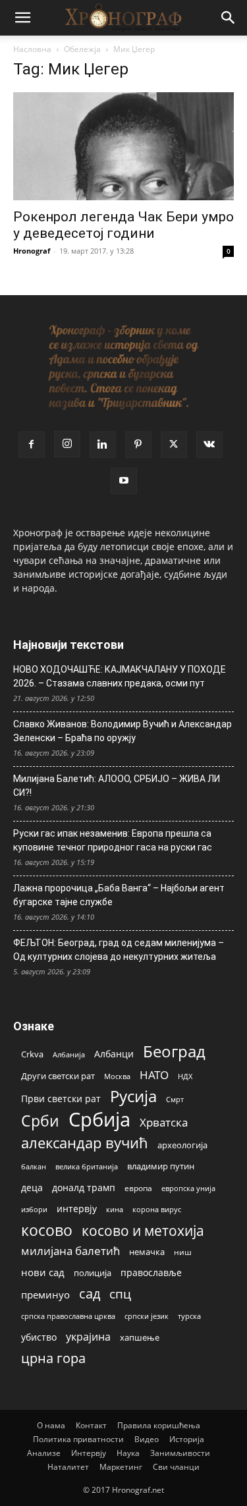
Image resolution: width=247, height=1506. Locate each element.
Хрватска (164, 1122)
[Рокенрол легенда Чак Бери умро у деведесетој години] (123, 146)
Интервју (88, 1453)
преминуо (45, 1294)
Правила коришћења (158, 1425)
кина (114, 1209)
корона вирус (156, 1209)
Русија (133, 1096)
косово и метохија (143, 1230)
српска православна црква (68, 1316)
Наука (128, 1453)
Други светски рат (58, 1076)
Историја (186, 1439)
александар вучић (84, 1143)
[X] (174, 445)
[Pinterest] (138, 445)
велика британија (86, 1166)
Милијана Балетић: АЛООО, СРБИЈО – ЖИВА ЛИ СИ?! (116, 785)
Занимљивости (180, 1453)
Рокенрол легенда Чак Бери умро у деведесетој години (123, 225)
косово (46, 1230)
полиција (92, 1273)
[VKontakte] (209, 445)
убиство (39, 1337)
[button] (22, 18)
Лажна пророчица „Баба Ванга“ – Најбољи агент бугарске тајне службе (119, 895)
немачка (147, 1252)
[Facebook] (31, 445)
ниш (183, 1252)
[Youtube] (124, 481)
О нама (51, 1425)
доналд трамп (83, 1188)
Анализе (44, 1453)
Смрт (175, 1099)
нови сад (43, 1272)
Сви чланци (176, 1466)
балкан (33, 1166)
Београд (174, 1051)
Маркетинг (120, 1466)
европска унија (188, 1188)
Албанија (69, 1054)
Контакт (91, 1425)
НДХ (185, 1076)
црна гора (53, 1358)
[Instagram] (67, 444)
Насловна (32, 49)
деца (32, 1187)
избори (34, 1209)
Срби (40, 1121)
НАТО (154, 1075)
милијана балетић (70, 1251)
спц (120, 1293)
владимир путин (160, 1166)
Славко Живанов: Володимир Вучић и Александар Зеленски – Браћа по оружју (122, 731)
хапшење (139, 1337)
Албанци (114, 1053)
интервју (77, 1208)
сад (89, 1293)
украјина (88, 1337)
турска (189, 1316)
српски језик (146, 1316)
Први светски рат (61, 1098)
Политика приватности (78, 1439)
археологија (182, 1145)
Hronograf (31, 251)
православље (151, 1272)
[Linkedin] (103, 445)
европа (138, 1188)
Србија (99, 1120)
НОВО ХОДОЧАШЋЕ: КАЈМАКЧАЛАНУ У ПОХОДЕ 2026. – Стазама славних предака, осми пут (119, 676)
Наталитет (68, 1466)
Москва (117, 1076)
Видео (146, 1439)
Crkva (32, 1054)
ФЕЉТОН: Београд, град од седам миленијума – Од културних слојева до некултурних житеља (118, 949)
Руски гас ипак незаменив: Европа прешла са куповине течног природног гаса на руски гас (112, 840)
